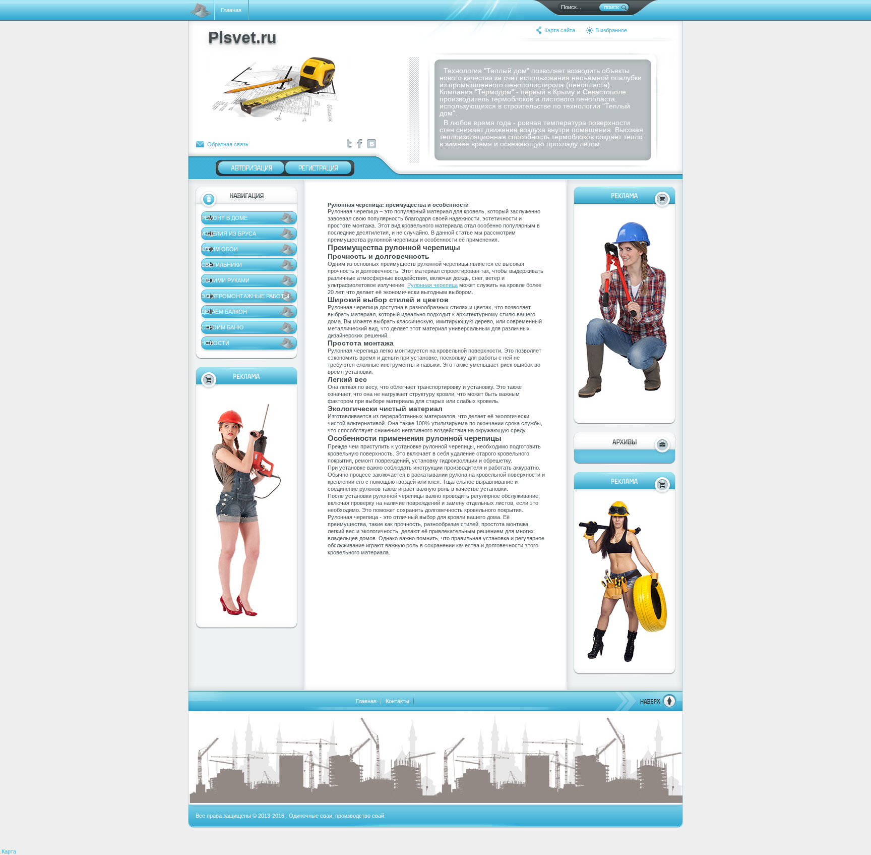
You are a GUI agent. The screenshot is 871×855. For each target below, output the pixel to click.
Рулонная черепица (432, 285)
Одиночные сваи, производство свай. (337, 816)
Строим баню (222, 327)
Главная (231, 10)
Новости (215, 343)
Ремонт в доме (224, 218)
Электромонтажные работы (245, 296)
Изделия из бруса (228, 234)
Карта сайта (559, 30)
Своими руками (225, 280)
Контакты (397, 701)
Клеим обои (219, 249)
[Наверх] (645, 706)
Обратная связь (227, 144)
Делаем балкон (224, 312)
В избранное (611, 30)
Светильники (221, 265)
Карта (9, 851)
